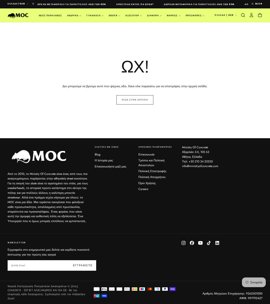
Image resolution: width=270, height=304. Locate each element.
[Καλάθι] (259, 15)
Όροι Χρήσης (147, 183)
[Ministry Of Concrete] (39, 155)
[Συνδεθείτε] (251, 15)
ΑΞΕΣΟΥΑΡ (132, 15)
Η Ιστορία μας (104, 160)
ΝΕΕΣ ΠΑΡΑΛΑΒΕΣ (50, 15)
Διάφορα (153, 15)
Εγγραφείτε (83, 265)
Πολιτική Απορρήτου (152, 177)
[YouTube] (200, 242)
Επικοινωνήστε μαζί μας (110, 166)
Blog (97, 154)
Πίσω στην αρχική (135, 99)
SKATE (113, 15)
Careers (143, 189)
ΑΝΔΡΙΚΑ (73, 15)
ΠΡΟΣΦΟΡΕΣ (194, 15)
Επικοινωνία (146, 154)
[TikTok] (208, 242)
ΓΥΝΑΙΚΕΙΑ (93, 15)
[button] (243, 15)
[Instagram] (183, 242)
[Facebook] (191, 242)
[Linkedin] (217, 242)
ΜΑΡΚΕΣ (172, 15)
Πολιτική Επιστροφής (152, 171)
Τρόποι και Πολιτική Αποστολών (151, 162)
